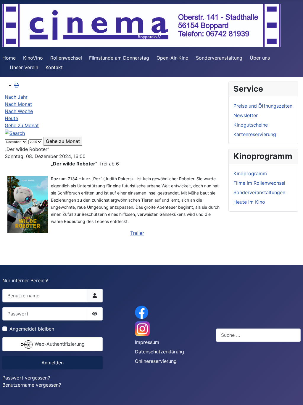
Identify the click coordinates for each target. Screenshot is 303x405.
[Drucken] (16, 85)
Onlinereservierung (156, 361)
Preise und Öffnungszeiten (262, 106)
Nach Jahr (16, 97)
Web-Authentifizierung (59, 344)
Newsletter (245, 115)
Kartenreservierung (254, 134)
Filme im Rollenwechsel (259, 183)
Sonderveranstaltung (219, 58)
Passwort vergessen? (26, 378)
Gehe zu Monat (22, 125)
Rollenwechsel (66, 58)
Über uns (260, 58)
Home (9, 58)
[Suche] (15, 132)
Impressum (147, 342)
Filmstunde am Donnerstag (119, 58)
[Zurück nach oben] (292, 394)
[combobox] (258, 335)
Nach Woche (19, 111)
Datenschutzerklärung (159, 352)
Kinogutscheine (250, 125)
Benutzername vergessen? (31, 385)
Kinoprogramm (250, 173)
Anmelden (52, 363)
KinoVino (33, 58)
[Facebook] (141, 312)
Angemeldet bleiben (31, 329)
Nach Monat (18, 104)
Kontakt (54, 67)
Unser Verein (24, 67)
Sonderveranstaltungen (259, 192)
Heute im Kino (249, 202)
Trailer (137, 233)
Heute (11, 118)
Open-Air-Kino (172, 58)
